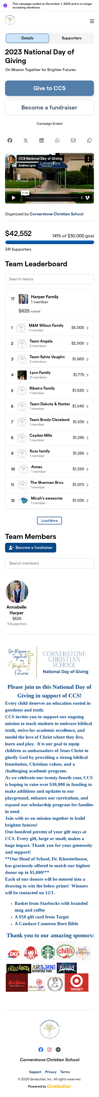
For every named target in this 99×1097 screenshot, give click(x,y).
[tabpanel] (49, 525)
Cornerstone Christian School (56, 214)
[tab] (27, 38)
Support (35, 1072)
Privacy (50, 1072)
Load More (49, 521)
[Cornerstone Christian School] (10, 20)
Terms (65, 1072)
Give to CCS (49, 88)
